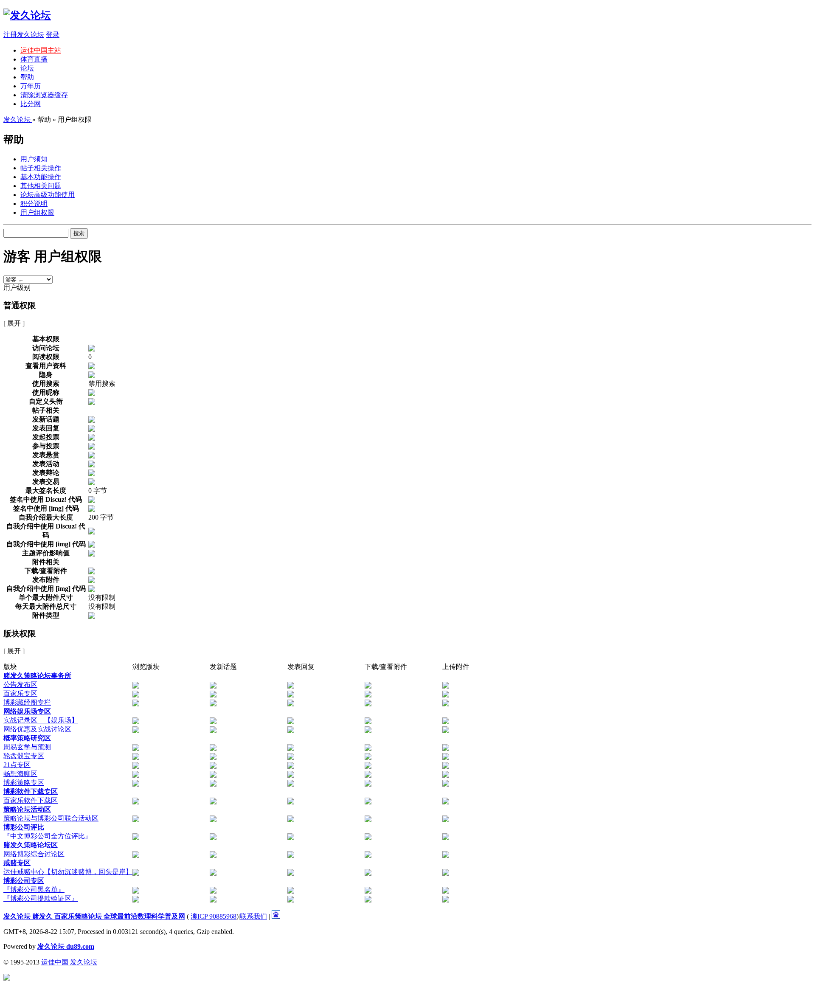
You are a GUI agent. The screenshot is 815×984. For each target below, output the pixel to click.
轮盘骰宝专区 (23, 755)
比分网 (30, 103)
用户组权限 (37, 212)
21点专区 (17, 764)
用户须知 (34, 159)
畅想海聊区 (20, 773)
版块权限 (19, 633)
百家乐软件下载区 (30, 800)
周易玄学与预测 (27, 747)
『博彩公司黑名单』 (34, 889)
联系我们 (253, 916)
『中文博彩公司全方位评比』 (47, 836)
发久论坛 (17, 119)
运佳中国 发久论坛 (69, 962)
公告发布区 (20, 684)
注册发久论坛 (23, 34)
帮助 (27, 77)
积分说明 (34, 203)
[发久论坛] (27, 15)
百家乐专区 (20, 693)
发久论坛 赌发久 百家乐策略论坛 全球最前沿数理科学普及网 (94, 916)
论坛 (27, 68)
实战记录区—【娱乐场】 (40, 720)
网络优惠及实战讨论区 (37, 729)
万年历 (30, 86)
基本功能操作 (40, 176)
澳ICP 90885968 (213, 916)
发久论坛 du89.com (65, 946)
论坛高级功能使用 (47, 194)
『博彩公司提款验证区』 (40, 898)
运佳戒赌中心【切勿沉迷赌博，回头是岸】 (67, 871)
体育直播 (34, 59)
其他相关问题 (40, 185)
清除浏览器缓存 (44, 94)
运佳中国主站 (40, 50)
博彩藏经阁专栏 (27, 702)
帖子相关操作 (40, 167)
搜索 (78, 233)
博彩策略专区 (23, 782)
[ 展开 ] (14, 323)
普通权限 (19, 305)
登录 (52, 34)
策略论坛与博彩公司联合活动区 (50, 818)
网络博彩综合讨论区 (34, 853)
